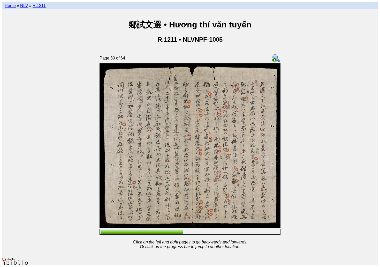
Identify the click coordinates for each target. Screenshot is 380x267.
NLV (24, 5)
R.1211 (39, 5)
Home (10, 5)
